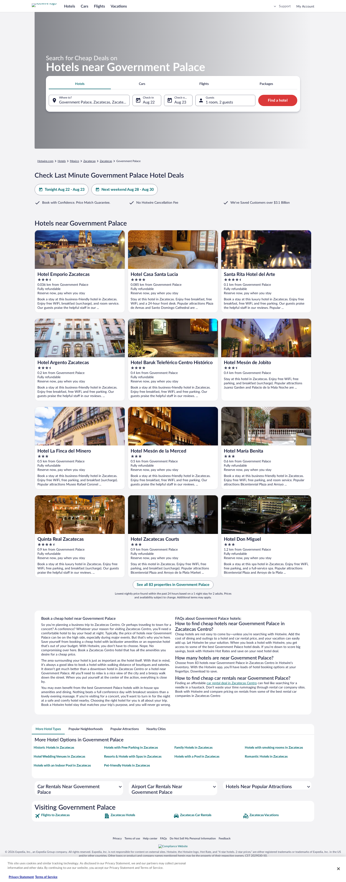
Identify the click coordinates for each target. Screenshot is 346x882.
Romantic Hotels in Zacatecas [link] (266, 756)
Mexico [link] (74, 161)
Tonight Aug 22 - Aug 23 (64, 189)
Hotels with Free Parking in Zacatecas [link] (131, 747)
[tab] (80, 84)
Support (285, 6)
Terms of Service (46, 877)
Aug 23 (180, 102)
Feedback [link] (224, 838)
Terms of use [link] (132, 838)
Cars (84, 6)
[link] (69, 816)
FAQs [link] (163, 838)
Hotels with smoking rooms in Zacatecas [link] (274, 747)
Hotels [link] (62, 161)
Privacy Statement (21, 877)
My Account (305, 6)
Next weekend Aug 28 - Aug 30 (127, 189)
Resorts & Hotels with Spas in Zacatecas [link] (132, 756)
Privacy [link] (117, 838)
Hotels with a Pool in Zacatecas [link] (196, 756)
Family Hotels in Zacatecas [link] (193, 747)
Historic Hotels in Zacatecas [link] (54, 747)
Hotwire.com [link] (45, 161)
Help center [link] (150, 838)
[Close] (338, 868)
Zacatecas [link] (89, 161)
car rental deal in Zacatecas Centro (232, 683)
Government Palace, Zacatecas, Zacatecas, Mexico (94, 102)
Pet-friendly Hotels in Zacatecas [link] (127, 765)
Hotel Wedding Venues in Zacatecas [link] (59, 756)
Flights (99, 6)
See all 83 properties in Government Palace (173, 585)
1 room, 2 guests (219, 102)
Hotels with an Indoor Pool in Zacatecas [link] (62, 765)
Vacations (119, 6)
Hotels (69, 6)
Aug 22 (149, 102)
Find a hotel (278, 100)
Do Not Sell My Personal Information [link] (193, 838)
